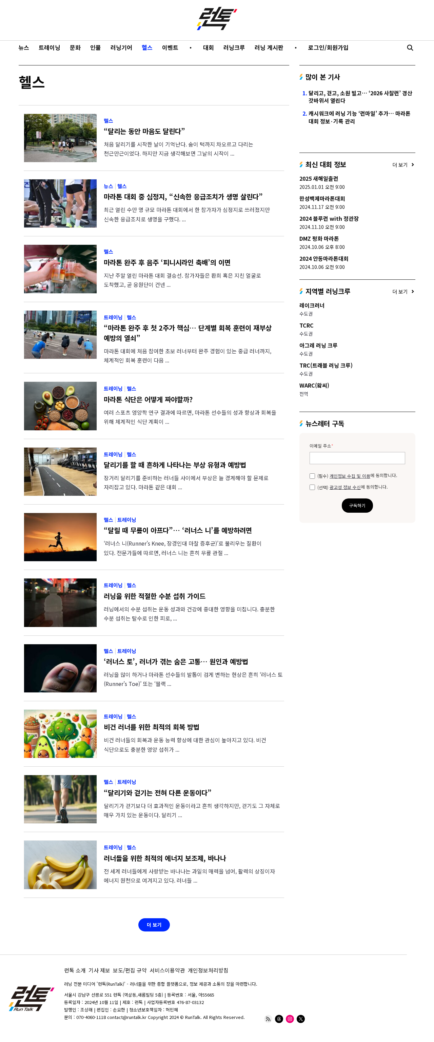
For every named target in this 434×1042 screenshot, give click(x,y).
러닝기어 (121, 47)
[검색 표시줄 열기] (409, 47)
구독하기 (357, 505)
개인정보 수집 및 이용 (350, 476)
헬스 (147, 47)
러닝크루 (234, 47)
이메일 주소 (321, 446)
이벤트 (170, 47)
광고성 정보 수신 (345, 487)
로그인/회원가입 (328, 47)
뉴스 (23, 47)
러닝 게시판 (269, 47)
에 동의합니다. (357, 475)
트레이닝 (49, 47)
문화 (75, 47)
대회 (208, 47)
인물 (95, 47)
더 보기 (154, 924)
